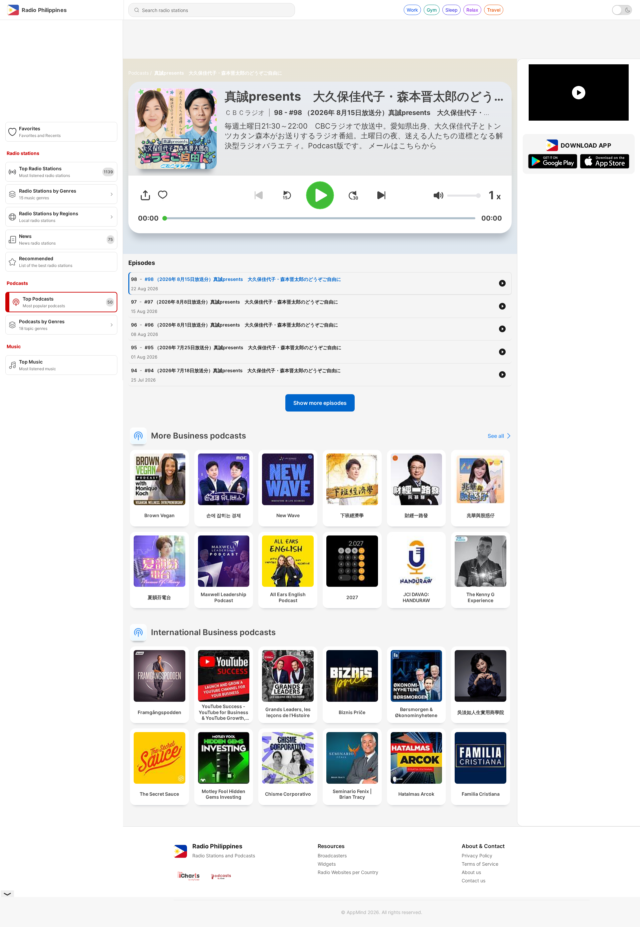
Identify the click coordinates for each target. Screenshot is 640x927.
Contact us (473, 880)
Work (412, 10)
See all (496, 436)
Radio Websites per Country (348, 872)
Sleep (451, 10)
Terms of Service (480, 864)
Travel (493, 10)
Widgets (327, 864)
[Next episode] (380, 195)
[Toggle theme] (622, 10)
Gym (432, 10)
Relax (472, 10)
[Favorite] (162, 195)
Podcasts (138, 73)
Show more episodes (320, 403)
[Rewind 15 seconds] (286, 195)
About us (471, 872)
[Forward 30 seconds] (353, 195)
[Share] (145, 195)
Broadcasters (332, 855)
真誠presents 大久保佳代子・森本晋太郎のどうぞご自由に (218, 73)
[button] (438, 195)
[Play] (320, 195)
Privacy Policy (477, 855)
